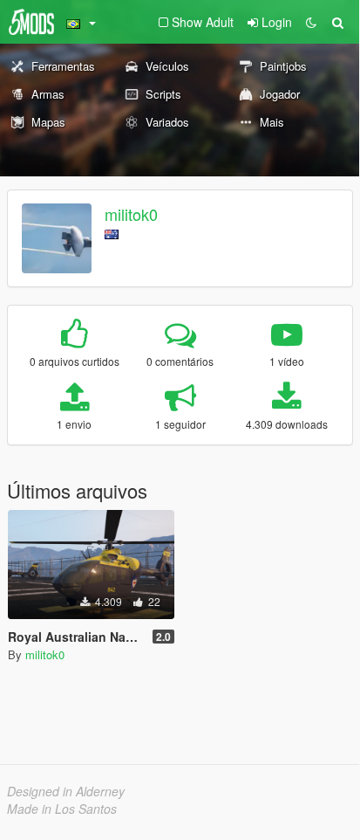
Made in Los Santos (62, 808)
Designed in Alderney (66, 791)
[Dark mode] (311, 22)
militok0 (131, 214)
